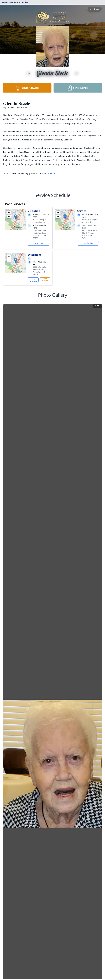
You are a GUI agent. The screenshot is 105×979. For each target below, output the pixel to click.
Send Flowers (45, 280)
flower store (49, 173)
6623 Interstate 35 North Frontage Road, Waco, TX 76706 (41, 234)
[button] (15, 216)
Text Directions (38, 243)
